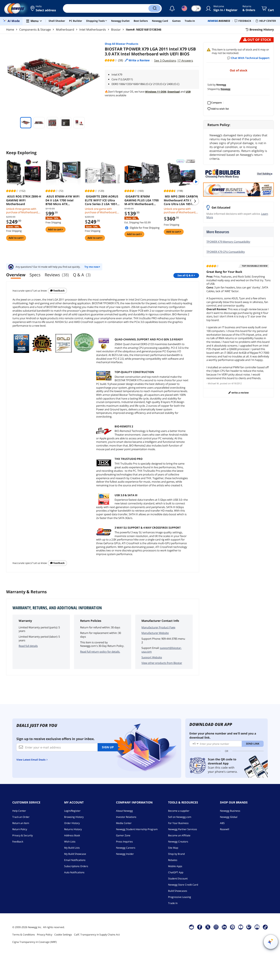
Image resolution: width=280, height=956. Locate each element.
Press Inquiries (124, 841)
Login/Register (72, 811)
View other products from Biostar (161, 663)
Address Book (72, 835)
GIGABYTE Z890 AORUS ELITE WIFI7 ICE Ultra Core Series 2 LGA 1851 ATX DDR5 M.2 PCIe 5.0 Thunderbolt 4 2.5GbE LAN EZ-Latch (101, 200)
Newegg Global (228, 817)
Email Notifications (74, 860)
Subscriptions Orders (76, 866)
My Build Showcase (75, 854)
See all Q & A (185, 275)
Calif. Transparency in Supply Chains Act (97, 934)
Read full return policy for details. (100, 651)
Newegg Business (230, 811)
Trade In (173, 903)
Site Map (173, 847)
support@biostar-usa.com (161, 649)
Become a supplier (178, 811)
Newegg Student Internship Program (137, 829)
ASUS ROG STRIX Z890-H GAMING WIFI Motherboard (23, 200)
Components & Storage (35, 29)
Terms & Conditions (23, 934)
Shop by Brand (176, 854)
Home (10, 29)
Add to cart (16, 238)
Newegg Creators (178, 841)
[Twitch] (249, 927)
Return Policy (19, 829)
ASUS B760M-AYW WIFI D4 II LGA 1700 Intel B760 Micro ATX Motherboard (63, 200)
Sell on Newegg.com (179, 817)
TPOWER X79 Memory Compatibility (228, 241)
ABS (222, 823)
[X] (208, 927)
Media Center (124, 823)
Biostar (116, 29)
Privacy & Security (22, 835)
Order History (72, 823)
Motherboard (65, 29)
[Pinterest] (232, 927)
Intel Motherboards (92, 29)
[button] (43, 8)
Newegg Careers (125, 847)
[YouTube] (241, 927)
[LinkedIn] (224, 927)
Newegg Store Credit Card (183, 884)
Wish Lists (69, 841)
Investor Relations (126, 817)
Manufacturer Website (155, 633)
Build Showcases (177, 891)
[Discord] (257, 927)
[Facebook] (200, 927)
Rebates (172, 860)
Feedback (59, 290)
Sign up (108, 747)
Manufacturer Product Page (158, 627)
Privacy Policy (44, 934)
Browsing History (74, 817)
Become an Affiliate (179, 835)
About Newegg (124, 811)
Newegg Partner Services (182, 829)
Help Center (19, 811)
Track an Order (21, 817)
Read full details (28, 646)
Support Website (151, 657)
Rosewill (224, 829)
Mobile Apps (175, 866)
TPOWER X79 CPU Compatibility (225, 252)
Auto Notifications (74, 872)
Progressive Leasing (179, 897)
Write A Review (240, 392)
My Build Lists (72, 847)
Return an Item (20, 823)
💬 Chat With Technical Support (248, 58)
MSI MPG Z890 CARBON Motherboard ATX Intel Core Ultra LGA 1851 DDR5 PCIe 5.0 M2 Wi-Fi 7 (181, 200)
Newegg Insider (125, 854)
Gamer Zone (123, 835)
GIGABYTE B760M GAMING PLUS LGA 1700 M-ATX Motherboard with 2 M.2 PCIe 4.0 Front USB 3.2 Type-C (141, 200)
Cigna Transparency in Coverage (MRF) (34, 942)
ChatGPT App (175, 872)
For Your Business (178, 823)
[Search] (154, 8)
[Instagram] (216, 927)
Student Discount (178, 878)
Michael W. (213, 383)
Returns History (73, 829)
